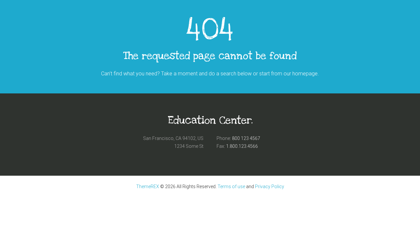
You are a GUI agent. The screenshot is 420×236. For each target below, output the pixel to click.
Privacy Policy (269, 186)
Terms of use (231, 186)
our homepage (301, 73)
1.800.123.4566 (242, 146)
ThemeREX (147, 186)
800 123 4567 (246, 138)
